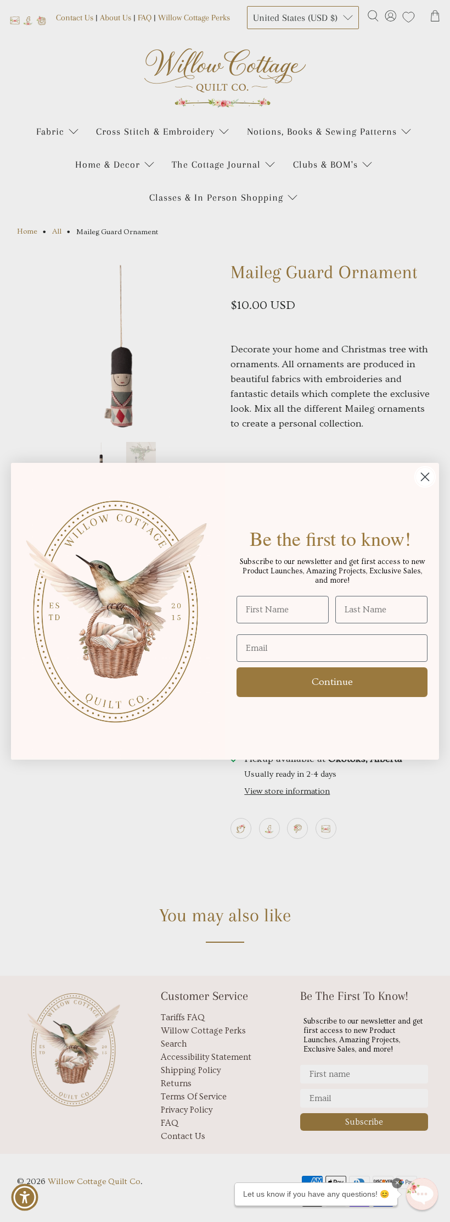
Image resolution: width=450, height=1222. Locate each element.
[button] (422, 1194)
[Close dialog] (425, 476)
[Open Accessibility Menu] (24, 1197)
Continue (332, 682)
